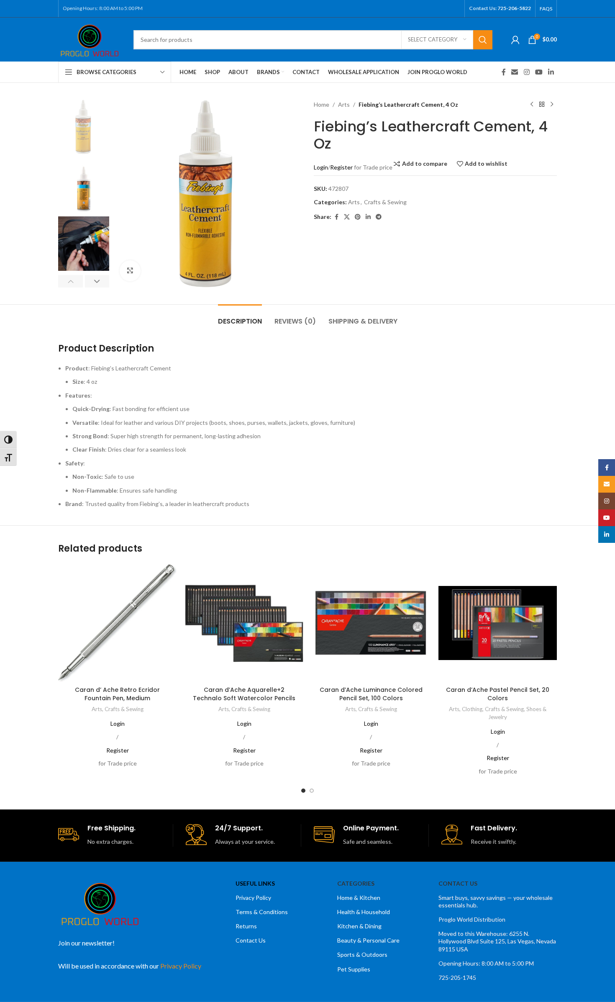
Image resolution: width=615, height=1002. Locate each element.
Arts (344, 104)
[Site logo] (89, 38)
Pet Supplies (353, 969)
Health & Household (363, 911)
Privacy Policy (253, 897)
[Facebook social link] (504, 72)
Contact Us (251, 940)
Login (321, 167)
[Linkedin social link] (551, 72)
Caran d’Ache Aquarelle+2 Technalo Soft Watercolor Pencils (244, 694)
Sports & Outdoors (362, 954)
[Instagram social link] (526, 72)
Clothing (472, 709)
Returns (246, 926)
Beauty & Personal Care (368, 940)
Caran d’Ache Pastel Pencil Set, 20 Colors (497, 694)
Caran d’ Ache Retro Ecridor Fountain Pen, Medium (117, 694)
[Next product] (552, 105)
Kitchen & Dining (359, 926)
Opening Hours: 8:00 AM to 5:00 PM (486, 963)
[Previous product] (532, 105)
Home (321, 104)
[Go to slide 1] (303, 791)
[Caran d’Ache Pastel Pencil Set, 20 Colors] (497, 623)
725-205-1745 (457, 977)
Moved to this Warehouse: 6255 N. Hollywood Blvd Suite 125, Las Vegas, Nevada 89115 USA (497, 941)
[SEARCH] (482, 39)
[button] (70, 281)
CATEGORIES (355, 883)
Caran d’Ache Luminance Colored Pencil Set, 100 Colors (371, 694)
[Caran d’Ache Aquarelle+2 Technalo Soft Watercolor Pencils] (244, 623)
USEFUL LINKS (255, 883)
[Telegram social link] (378, 217)
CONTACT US (457, 883)
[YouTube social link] (538, 72)
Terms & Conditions (262, 911)
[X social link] (346, 217)
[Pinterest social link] (357, 217)
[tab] (240, 317)
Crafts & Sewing (385, 202)
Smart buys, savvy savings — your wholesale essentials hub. (495, 901)
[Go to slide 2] (312, 791)
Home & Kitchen (358, 897)
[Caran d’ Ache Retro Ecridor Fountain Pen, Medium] (117, 623)
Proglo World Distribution (471, 919)
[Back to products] (542, 105)
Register (341, 167)
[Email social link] (515, 72)
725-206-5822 (514, 8)
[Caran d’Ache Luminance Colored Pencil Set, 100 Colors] (371, 623)
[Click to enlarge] (130, 270)
